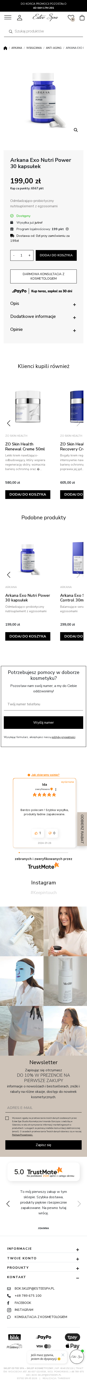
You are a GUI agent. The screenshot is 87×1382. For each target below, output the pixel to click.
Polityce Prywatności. (22, 1135)
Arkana (16, 48)
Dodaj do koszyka (56, 255)
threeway (64, 1378)
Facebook (23, 1303)
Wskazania (34, 48)
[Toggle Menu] (7, 17)
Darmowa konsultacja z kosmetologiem (43, 276)
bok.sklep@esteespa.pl (34, 1288)
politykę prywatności (63, 737)
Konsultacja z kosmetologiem (41, 1317)
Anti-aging (54, 48)
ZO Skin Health (18, 436)
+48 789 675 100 (28, 1295)
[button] (76, 130)
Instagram (24, 1309)
